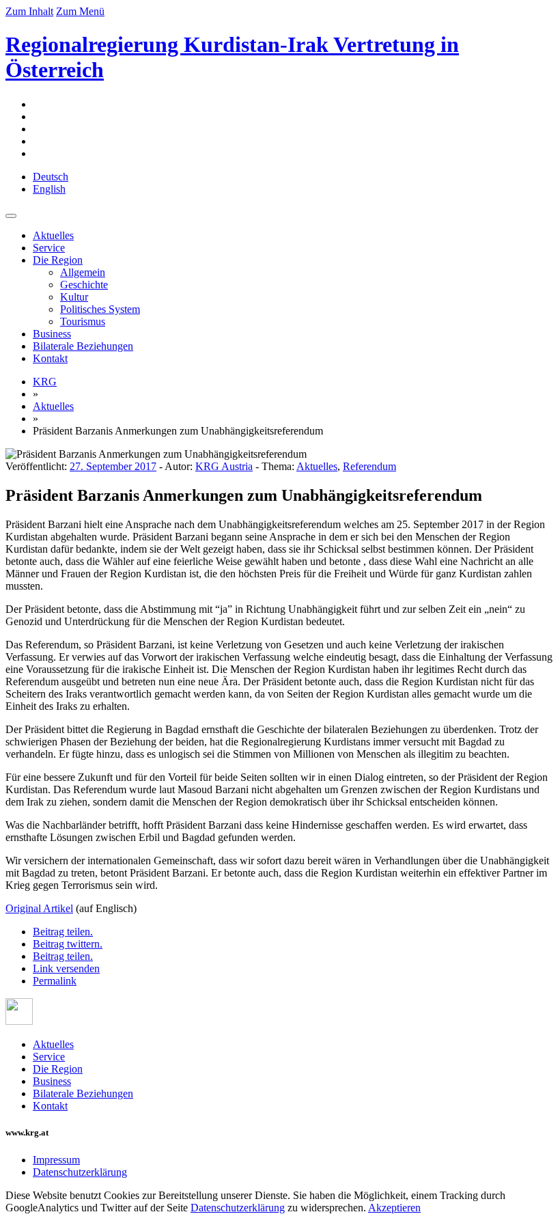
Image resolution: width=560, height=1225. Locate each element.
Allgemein (82, 272)
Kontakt (50, 358)
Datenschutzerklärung (80, 1172)
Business (52, 334)
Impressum (56, 1160)
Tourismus (82, 321)
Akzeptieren (394, 1207)
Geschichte (84, 284)
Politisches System (100, 309)
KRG (45, 381)
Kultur (74, 297)
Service (49, 247)
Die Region (58, 260)
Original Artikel (39, 908)
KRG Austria (224, 466)
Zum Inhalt (29, 11)
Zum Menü (80, 11)
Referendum (369, 466)
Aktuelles (53, 235)
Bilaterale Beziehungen (83, 346)
